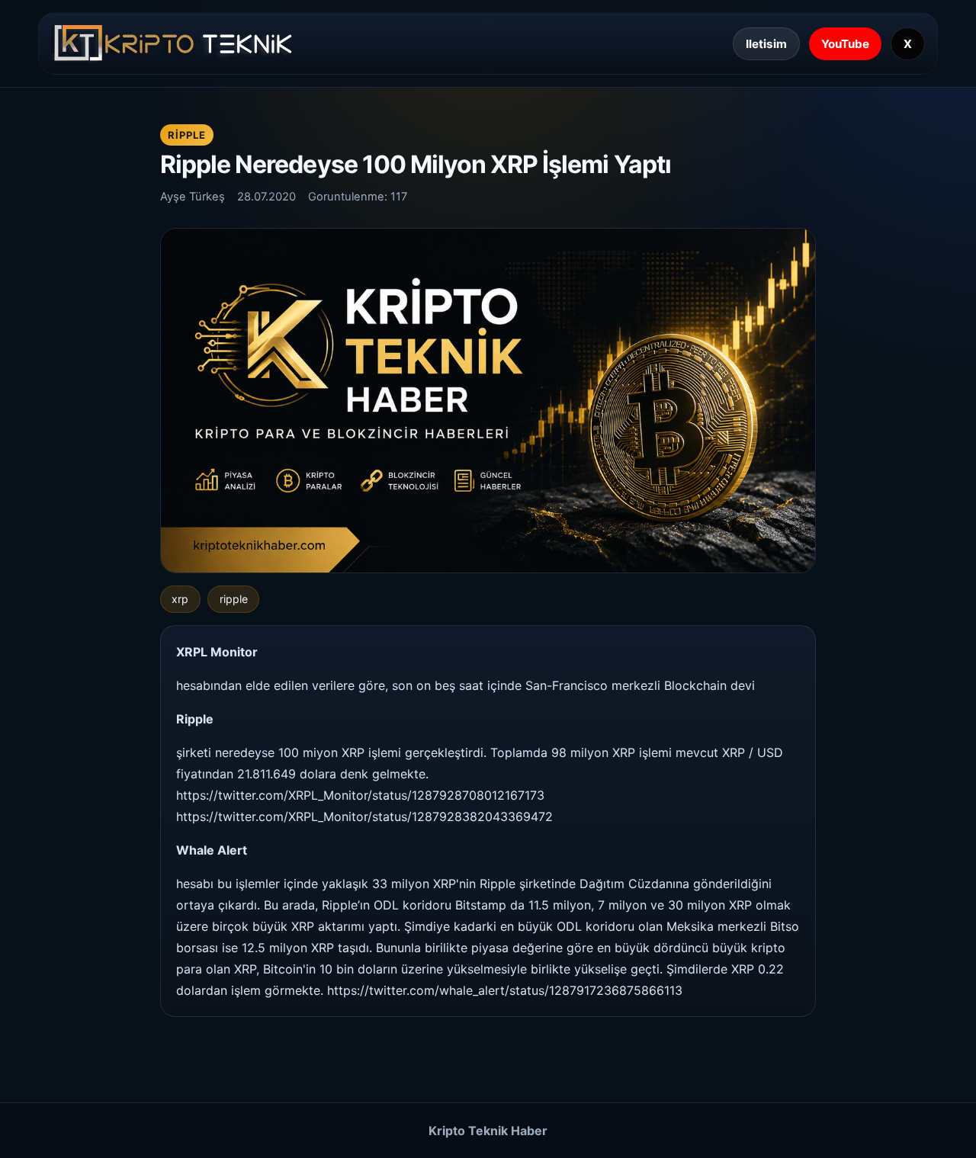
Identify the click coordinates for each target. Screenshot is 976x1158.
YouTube (845, 44)
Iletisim (766, 44)
